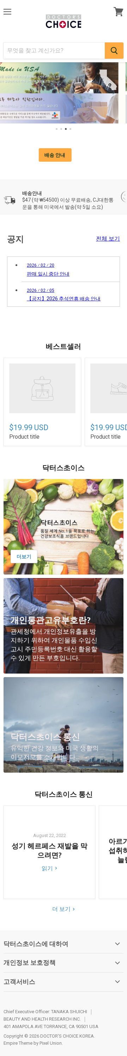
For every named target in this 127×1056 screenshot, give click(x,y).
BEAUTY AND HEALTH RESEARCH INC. (42, 1019)
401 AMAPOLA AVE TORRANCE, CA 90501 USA (51, 1026)
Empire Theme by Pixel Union (33, 1043)
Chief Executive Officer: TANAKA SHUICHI (45, 1011)
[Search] (114, 50)
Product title (24, 436)
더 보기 (62, 909)
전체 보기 (108, 239)
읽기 (48, 868)
